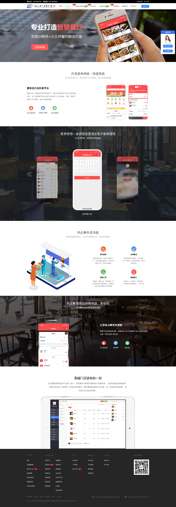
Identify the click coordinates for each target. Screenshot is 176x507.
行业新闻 (90, 464)
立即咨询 (168, 46)
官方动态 (90, 460)
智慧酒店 (47, 486)
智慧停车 (47, 464)
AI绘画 (42, 496)
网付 (28, 460)
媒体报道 (90, 469)
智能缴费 (29, 473)
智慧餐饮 (58, 460)
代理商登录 (140, 1)
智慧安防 (47, 482)
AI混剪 (58, 486)
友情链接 (30, 496)
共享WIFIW (59, 477)
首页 (60, 6)
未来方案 (58, 473)
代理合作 (75, 460)
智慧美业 (47, 473)
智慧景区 (58, 464)
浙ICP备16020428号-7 (69, 501)
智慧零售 (47, 469)
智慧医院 (47, 477)
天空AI (59, 496)
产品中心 (68, 6)
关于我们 (133, 6)
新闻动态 (125, 6)
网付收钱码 (30, 477)
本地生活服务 (81, 6)
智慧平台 (47, 460)
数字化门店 (30, 469)
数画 (36, 496)
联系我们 (106, 460)
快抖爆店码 (59, 490)
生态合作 (93, 6)
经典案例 (116, 6)
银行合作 (75, 469)
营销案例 (90, 473)
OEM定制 (103, 6)
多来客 (48, 496)
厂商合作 (75, 464)
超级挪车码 (59, 482)
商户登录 (146, 1)
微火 (53, 496)
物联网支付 (30, 482)
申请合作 (145, 6)
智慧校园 (58, 469)
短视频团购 (30, 464)
